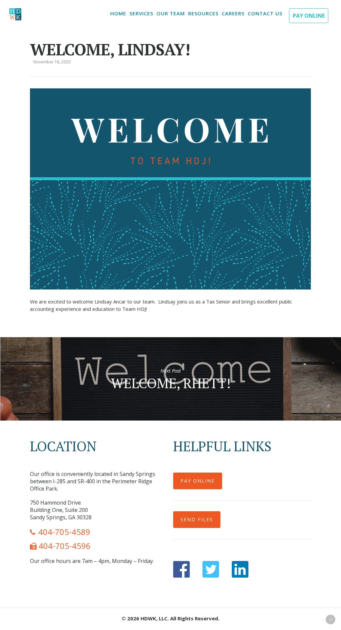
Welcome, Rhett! (170, 379)
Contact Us (265, 13)
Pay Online (309, 15)
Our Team (171, 13)
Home (118, 13)
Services (141, 13)
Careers (233, 13)
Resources (203, 13)
